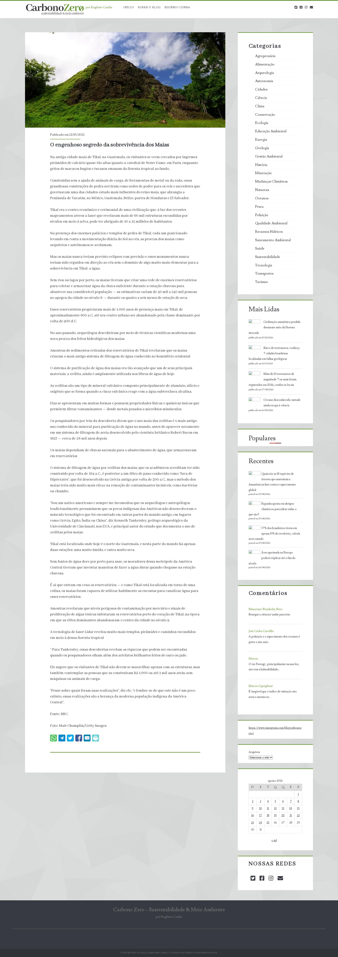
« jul (274, 840)
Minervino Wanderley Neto (265, 609)
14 (290, 808)
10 (260, 808)
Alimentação (264, 64)
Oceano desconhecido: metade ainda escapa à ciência (281, 402)
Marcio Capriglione (261, 686)
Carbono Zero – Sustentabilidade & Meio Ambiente (169, 909)
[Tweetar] (70, 738)
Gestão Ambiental (268, 157)
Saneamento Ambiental (273, 240)
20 (283, 815)
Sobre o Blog (149, 7)
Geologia (262, 148)
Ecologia (261, 123)
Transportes (264, 274)
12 (275, 808)
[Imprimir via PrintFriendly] (95, 738)
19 (275, 815)
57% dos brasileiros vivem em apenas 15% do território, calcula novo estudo (274, 533)
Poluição (261, 215)
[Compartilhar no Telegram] (61, 738)
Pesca (259, 207)
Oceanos (261, 198)
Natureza (262, 190)
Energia (261, 140)
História (261, 165)
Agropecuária (265, 56)
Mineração (263, 173)
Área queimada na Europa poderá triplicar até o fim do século (272, 558)
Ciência (261, 98)
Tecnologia (263, 265)
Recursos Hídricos (269, 232)
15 (298, 808)
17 (260, 815)
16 (252, 815)
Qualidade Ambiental (271, 223)
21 (290, 815)
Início (128, 7)
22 (298, 815)
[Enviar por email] (87, 738)
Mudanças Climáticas (271, 182)
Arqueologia (264, 73)
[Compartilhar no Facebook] (78, 738)
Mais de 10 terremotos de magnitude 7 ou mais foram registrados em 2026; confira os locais (272, 379)
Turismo (261, 282)
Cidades (261, 89)
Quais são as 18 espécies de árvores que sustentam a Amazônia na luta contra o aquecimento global (272, 482)
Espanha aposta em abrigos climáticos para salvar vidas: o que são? (273, 509)
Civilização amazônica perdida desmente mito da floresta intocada (274, 327)
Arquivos (254, 752)
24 (260, 823)
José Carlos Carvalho (261, 631)
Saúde (259, 249)
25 (268, 823)
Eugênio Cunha (177, 7)
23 (252, 823)
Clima (259, 106)
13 (283, 808)
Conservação (265, 115)
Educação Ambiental (270, 131)
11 (268, 808)
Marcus (253, 659)
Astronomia (264, 81)
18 (268, 815)
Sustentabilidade (267, 257)
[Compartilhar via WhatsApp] (53, 738)
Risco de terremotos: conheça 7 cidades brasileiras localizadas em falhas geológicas (274, 353)
